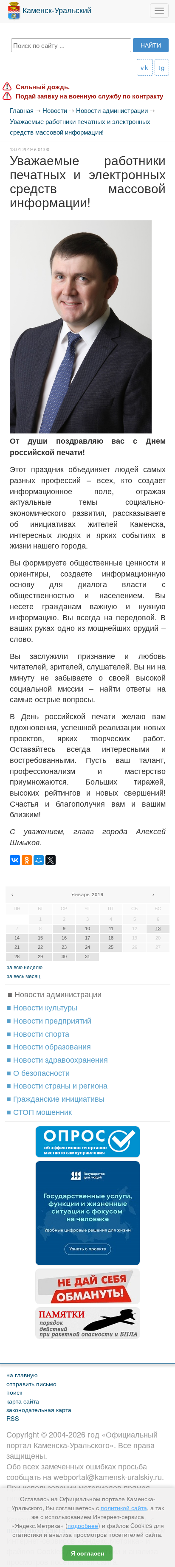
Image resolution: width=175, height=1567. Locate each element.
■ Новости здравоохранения (57, 1059)
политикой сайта (124, 1507)
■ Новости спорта (37, 1033)
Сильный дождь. (43, 86)
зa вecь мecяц (23, 975)
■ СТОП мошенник (39, 1111)
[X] (50, 860)
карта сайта (22, 1400)
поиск (14, 1391)
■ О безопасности (38, 1072)
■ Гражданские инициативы (55, 1098)
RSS (12, 1418)
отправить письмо (31, 1383)
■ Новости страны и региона (56, 1085)
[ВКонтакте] (15, 860)
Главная (22, 110)
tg (161, 67)
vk (145, 67)
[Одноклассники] (27, 860)
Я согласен (87, 1553)
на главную (22, 1374)
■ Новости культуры (41, 1007)
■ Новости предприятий (48, 1020)
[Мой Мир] (39, 860)
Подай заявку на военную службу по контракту (89, 96)
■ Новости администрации (55, 993)
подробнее (83, 1525)
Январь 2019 (87, 894)
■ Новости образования (48, 1046)
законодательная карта (38, 1409)
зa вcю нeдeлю (24, 967)
